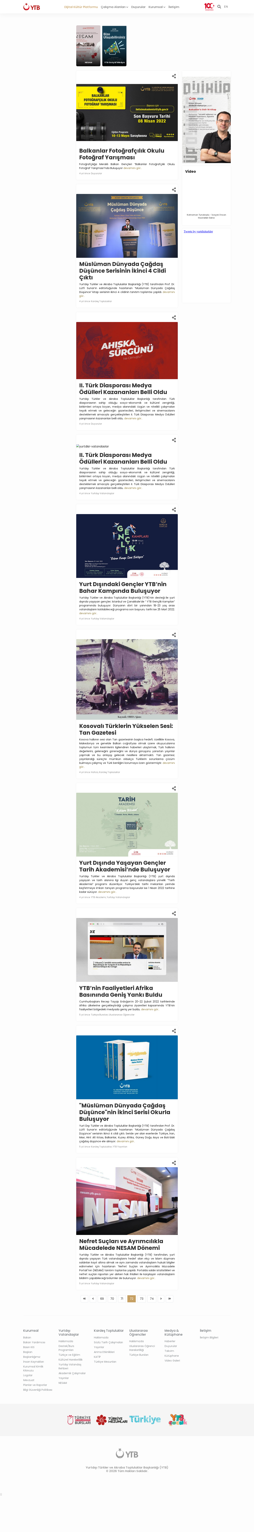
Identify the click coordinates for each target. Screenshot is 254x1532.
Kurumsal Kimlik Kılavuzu (33, 1368)
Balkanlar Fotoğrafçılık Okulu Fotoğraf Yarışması (121, 154)
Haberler (170, 1341)
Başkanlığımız (31, 1357)
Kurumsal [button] (156, 7)
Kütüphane (172, 1356)
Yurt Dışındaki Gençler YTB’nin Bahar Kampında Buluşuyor (123, 587)
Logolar (28, 1375)
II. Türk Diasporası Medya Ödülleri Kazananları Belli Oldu (123, 388)
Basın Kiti (28, 1347)
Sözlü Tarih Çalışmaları (108, 1342)
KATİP (97, 1357)
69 (102, 1299)
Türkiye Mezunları (105, 1362)
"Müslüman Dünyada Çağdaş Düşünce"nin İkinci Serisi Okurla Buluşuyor (124, 1112)
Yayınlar (64, 1378)
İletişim (173, 7)
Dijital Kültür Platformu (81, 7)
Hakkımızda (66, 1341)
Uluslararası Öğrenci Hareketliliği (142, 1348)
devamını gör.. (132, 168)
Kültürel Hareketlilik (71, 1360)
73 (141, 1299)
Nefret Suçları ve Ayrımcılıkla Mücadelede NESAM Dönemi (121, 1244)
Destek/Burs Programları (66, 1348)
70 (112, 1299)
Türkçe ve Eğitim (69, 1355)
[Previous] (84, 1298)
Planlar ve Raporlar (35, 1385)
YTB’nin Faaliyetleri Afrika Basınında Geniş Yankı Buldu (120, 991)
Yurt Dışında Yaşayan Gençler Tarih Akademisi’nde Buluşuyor (124, 866)
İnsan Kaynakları (33, 1362)
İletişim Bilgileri (209, 1337)
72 (131, 1299)
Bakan (27, 1337)
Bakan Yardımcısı (34, 1342)
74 (152, 1299)
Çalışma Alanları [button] (113, 7)
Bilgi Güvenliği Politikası (37, 1390)
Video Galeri (172, 1360)
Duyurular (138, 7)
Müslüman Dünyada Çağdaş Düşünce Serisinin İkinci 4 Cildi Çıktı (122, 270)
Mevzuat (28, 1380)
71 (121, 1299)
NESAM (63, 1383)
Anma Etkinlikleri (104, 1352)
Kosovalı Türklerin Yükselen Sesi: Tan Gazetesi (126, 729)
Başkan (27, 1352)
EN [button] (226, 6)
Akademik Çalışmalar (72, 1373)
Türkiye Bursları (138, 1355)
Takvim (169, 1351)
